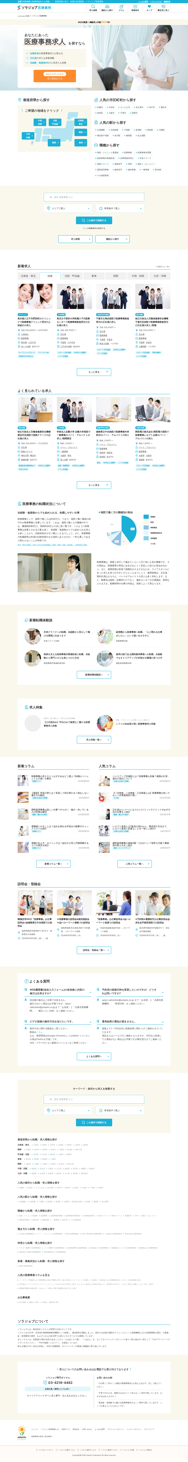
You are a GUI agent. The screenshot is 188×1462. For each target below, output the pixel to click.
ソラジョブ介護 (128, 1450)
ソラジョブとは (156, 2)
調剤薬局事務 (103, 169)
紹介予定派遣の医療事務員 (92, 1234)
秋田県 (69, 1145)
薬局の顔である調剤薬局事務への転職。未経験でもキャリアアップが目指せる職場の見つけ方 (139, 656)
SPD (130, 164)
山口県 (58, 1169)
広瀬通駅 (101, 130)
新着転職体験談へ (94, 675)
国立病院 (139, 314)
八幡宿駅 (142, 346)
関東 (81, 132)
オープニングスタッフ (27, 352)
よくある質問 (143, 2)
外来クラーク (145, 158)
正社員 (63, 334)
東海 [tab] (94, 276)
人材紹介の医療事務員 (113, 1234)
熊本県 (58, 1173)
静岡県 (36, 1159)
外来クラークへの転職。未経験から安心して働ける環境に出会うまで (67, 634)
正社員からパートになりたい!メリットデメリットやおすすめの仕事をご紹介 (141, 810)
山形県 (77, 1145)
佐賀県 (42, 1173)
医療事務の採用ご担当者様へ (42, 1436)
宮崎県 (75, 1173)
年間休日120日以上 (26, 356)
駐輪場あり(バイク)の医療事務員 (124, 1248)
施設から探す (112, 239)
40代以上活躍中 (80, 352)
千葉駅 (127, 130)
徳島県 (102, 452)
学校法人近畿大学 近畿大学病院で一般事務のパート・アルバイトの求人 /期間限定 (73, 435)
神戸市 (152, 107)
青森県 (44, 1145)
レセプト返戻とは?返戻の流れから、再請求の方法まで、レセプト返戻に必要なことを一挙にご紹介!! (141, 827)
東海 (81, 142)
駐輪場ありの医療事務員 (148, 1248)
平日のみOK (23, 469)
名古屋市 (139, 107)
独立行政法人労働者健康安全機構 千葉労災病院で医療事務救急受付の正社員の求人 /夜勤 (151, 322)
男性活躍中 (156, 352)
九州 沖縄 (28, 136)
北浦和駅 (114, 130)
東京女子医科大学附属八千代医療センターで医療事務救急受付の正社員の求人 (73, 322)
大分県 (67, 1173)
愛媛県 (83, 1169)
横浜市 (164, 107)
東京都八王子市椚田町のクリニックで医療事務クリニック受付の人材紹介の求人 (34, 322)
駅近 (98, 463)
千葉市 (123, 113)
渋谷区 (112, 107)
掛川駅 (117, 135)
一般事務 (145, 169)
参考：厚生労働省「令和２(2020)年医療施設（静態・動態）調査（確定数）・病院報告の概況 (52, 545)
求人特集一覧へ (94, 740)
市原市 (149, 342)
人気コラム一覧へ (134, 864)
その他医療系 (103, 175)
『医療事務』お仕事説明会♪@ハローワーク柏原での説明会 (113, 921)
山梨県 (60, 1154)
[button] (57, 992)
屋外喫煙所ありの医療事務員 (55, 1252)
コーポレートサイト (46, 1450)
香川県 (75, 1169)
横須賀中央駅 (103, 135)
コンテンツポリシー (134, 1429)
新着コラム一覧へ (53, 864)
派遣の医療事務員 (72, 1234)
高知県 (91, 1169)
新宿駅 (138, 130)
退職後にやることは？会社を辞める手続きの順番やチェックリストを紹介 (60, 827)
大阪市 (112, 113)
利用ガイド (66, 1429)
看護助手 (118, 164)
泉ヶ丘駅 (64, 459)
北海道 (36, 1145)
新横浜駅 (25, 459)
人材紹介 (25, 334)
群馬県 (44, 1150)
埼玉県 (53, 1150)
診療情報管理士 (127, 158)
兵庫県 (53, 1164)
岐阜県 (28, 1159)
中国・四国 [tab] (138, 276)
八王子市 (32, 342)
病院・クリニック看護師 (107, 152)
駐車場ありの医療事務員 (99, 1248)
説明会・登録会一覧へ (94, 950)
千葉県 (63, 342)
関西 (54, 142)
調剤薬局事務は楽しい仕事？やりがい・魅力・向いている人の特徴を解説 (60, 810)
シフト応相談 (63, 356)
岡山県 (42, 1169)
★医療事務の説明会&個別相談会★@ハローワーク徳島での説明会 (73, 921)
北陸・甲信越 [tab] (72, 276)
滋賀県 (28, 1164)
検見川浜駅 (104, 343)
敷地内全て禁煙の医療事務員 (30, 1252)
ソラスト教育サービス (109, 1450)
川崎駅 (162, 130)
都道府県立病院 (103, 428)
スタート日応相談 (64, 352)
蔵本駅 (102, 457)
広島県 (50, 1169)
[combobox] (95, 197)
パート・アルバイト (69, 447)
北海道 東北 (81, 122)
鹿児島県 (84, 1173)
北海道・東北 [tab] (28, 276)
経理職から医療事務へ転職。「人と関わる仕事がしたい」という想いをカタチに (139, 634)
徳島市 (109, 452)
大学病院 (61, 314)
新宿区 (100, 113)
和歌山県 (70, 1164)
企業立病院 (140, 428)
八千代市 (71, 342)
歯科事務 (132, 169)
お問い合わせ (87, 1429)
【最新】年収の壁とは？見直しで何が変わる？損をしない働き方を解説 (60, 794)
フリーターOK (43, 352)
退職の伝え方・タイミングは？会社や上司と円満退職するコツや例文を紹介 (60, 844)
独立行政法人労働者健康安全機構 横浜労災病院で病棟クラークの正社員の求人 (34, 435)
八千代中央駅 (66, 346)
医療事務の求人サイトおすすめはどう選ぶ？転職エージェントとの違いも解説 (60, 777)
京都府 (36, 1164)
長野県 (69, 1154)
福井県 (52, 1154)
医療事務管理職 (144, 152)
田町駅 (150, 130)
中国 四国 (40, 122)
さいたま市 (125, 107)
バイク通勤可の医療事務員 (54, 1248)
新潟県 (36, 1154)
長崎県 (50, 1173)
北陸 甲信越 (55, 122)
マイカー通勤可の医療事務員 (30, 1248)
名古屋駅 (141, 135)
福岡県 (34, 1173)
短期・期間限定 (64, 466)
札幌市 (100, 107)
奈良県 (61, 1164)
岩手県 (52, 1145)
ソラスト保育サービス (88, 1450)
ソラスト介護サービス (66, 1450)
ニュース (34, 1429)
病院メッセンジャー (146, 164)
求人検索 (75, 239)
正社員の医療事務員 (26, 1234)
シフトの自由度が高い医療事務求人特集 (136, 723)
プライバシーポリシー (115, 1429)
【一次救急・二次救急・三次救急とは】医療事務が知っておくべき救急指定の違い (141, 794)
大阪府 (63, 455)
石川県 (44, 1154)
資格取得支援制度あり (27, 466)
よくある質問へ (94, 1056)
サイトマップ (149, 1429)
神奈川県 (25, 455)
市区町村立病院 (103, 314)
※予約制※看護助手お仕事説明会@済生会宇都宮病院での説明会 (152, 921)
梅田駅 (129, 135)
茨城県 (28, 1150)
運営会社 (76, 1429)
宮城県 (60, 1145)
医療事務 (128, 152)
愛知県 (44, 1159)
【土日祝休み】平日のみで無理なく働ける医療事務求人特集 (67, 724)
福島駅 (142, 459)
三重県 (53, 1159)
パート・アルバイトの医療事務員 (49, 1234)
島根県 (34, 1169)
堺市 (69, 455)
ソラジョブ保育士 (145, 1450)
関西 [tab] (115, 276)
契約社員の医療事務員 (133, 1234)
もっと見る (94, 372)
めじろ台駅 (26, 346)
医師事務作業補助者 (106, 158)
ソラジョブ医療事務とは (50, 1429)
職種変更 (167, 2)
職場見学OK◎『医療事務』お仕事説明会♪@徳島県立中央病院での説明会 (35, 922)
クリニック (23, 314)
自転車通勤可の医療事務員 (77, 1248)
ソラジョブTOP (23, 16)
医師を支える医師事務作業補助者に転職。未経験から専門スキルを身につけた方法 (67, 656)
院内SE (158, 169)
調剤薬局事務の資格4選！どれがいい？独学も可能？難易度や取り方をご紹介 (141, 844)
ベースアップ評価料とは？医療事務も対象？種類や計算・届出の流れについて (141, 777)
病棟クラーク (103, 164)
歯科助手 (118, 169)
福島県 (85, 1145)
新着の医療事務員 (25, 1266)
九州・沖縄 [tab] (160, 276)
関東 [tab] (50, 276)
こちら (39, 1032)
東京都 (24, 342)
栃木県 (36, 1150)
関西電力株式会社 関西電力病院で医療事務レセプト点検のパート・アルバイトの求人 (152, 435)
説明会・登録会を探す (50, 1302)
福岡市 (135, 113)
